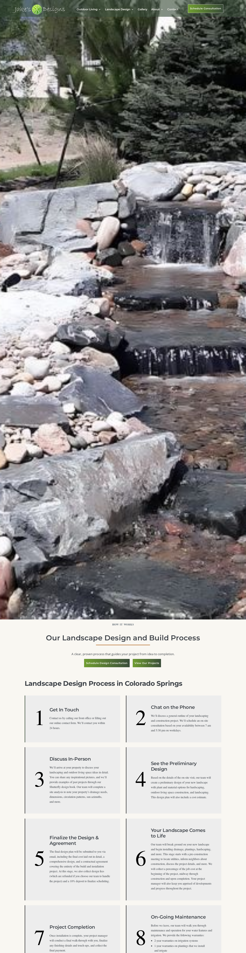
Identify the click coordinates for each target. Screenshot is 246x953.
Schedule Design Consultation (107, 663)
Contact (172, 9)
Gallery (142, 9)
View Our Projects (147, 663)
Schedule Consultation (205, 8)
